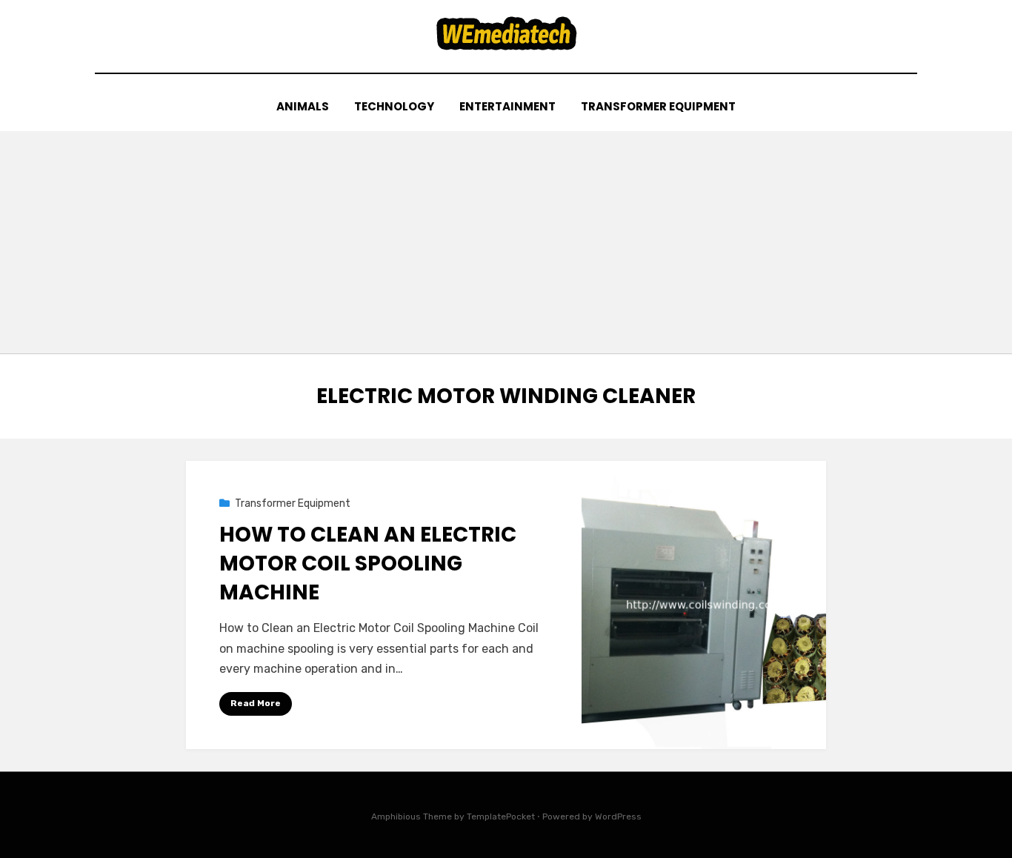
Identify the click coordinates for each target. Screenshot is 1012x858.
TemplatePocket (501, 816)
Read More (255, 703)
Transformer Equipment (658, 106)
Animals (302, 106)
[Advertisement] (506, 242)
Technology (394, 106)
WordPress (618, 816)
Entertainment (507, 106)
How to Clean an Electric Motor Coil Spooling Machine (367, 563)
